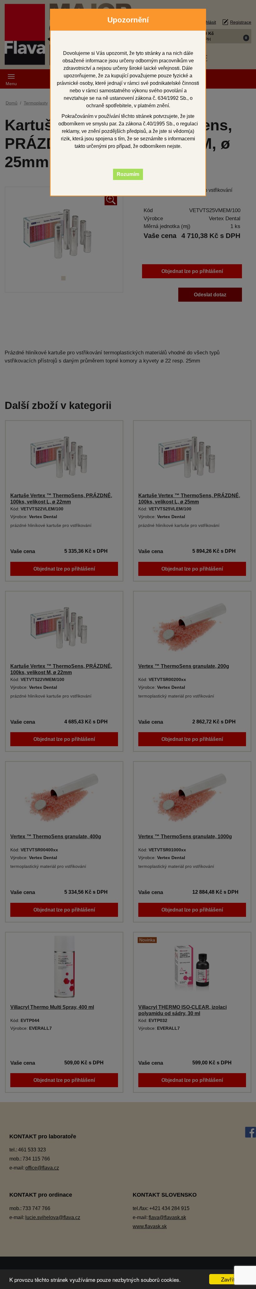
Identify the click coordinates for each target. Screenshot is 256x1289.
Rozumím (128, 174)
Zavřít (228, 1279)
